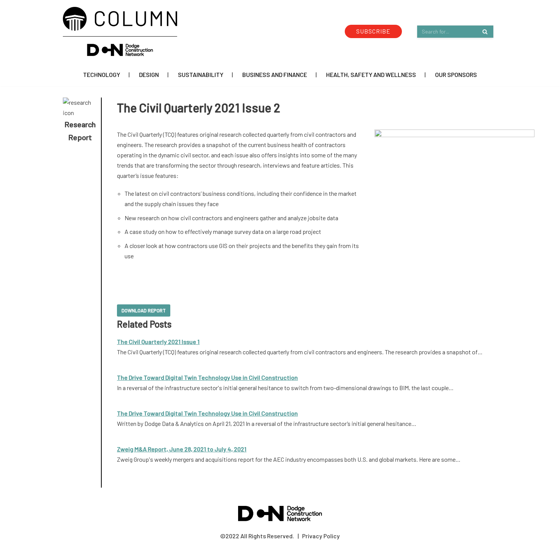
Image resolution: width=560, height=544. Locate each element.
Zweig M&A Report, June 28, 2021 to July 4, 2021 (181, 449)
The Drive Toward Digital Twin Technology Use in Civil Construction (207, 377)
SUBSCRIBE (373, 31)
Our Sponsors (456, 74)
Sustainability (200, 74)
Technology (101, 74)
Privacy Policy (321, 535)
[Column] (120, 31)
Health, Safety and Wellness (371, 74)
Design (149, 74)
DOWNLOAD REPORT (144, 310)
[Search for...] (455, 31)
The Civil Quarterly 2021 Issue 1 (158, 341)
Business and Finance (274, 74)
